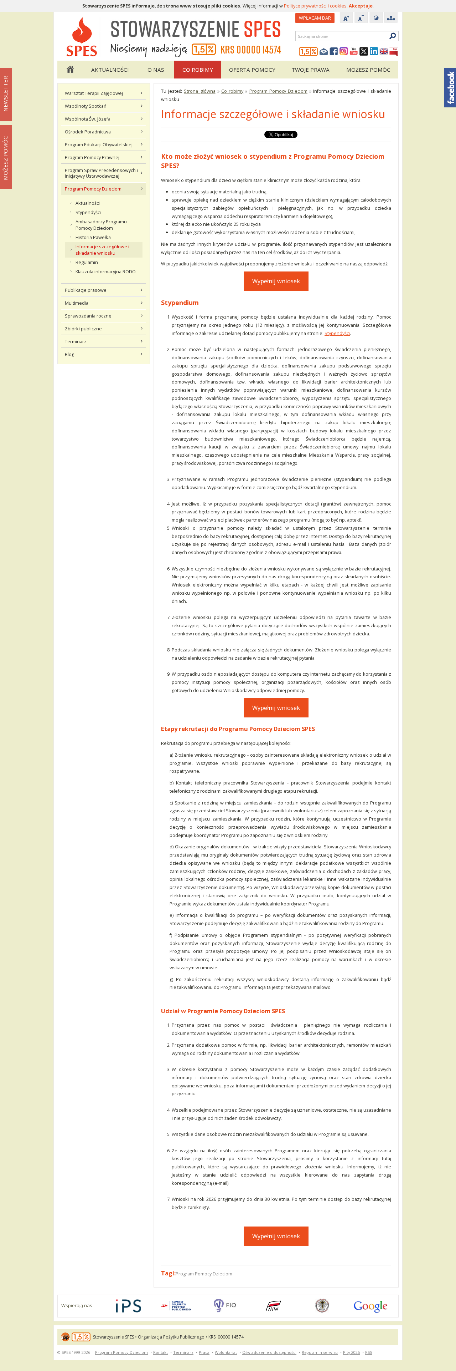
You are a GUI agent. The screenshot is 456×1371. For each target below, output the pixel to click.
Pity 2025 (351, 1352)
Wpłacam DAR (315, 18)
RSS (368, 1352)
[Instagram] (344, 51)
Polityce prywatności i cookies (315, 5)
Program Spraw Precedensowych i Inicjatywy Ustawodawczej (101, 173)
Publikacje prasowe (86, 290)
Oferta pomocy (252, 69)
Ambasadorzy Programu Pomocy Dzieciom (101, 224)
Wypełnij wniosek (276, 281)
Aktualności (110, 69)
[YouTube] (354, 51)
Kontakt (160, 1352)
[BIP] (394, 51)
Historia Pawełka (93, 237)
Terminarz (76, 341)
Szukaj (297, 36)
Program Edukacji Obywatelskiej (99, 144)
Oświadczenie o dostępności (269, 1352)
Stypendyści (88, 212)
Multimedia (76, 303)
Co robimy (197, 69)
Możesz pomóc (368, 69)
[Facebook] (334, 51)
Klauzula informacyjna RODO (106, 271)
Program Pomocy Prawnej (92, 157)
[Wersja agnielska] (384, 51)
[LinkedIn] (374, 51)
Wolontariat (226, 1352)
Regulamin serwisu (320, 1352)
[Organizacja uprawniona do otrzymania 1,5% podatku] (308, 51)
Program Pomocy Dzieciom (93, 189)
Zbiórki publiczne (83, 328)
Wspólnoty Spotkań (86, 106)
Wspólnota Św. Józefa (87, 119)
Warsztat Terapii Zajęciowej (94, 93)
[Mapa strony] (391, 18)
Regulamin (87, 262)
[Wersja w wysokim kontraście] (376, 18)
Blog (69, 354)
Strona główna (69, 69)
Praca (204, 1352)
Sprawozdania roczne (88, 316)
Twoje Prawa (310, 69)
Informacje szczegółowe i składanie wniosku (102, 249)
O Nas (155, 69)
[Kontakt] (324, 51)
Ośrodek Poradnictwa (88, 131)
